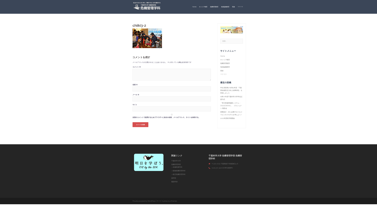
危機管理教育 (214, 7)
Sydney (165, 201)
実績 (233, 7)
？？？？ (240, 7)
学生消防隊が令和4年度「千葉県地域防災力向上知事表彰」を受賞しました (231, 90)
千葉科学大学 (176, 161)
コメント (137, 67)
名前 (135, 85)
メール (136, 95)
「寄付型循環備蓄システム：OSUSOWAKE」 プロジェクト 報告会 (231, 105)
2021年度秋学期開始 (227, 118)
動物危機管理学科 (179, 171)
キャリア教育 (203, 7)
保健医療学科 (177, 167)
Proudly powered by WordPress (144, 201)
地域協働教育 (225, 7)
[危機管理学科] (147, 7)
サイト (135, 105)
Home (194, 7)
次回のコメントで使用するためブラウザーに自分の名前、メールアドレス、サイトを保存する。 (166, 117)
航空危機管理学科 (179, 174)
